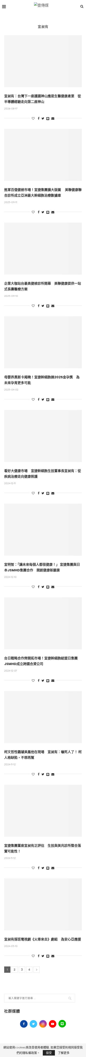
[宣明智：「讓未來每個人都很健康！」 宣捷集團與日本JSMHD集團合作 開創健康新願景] (43, 530)
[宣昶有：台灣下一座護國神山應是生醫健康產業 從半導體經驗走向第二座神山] (43, 61)
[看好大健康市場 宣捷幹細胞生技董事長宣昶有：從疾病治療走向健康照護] (43, 436)
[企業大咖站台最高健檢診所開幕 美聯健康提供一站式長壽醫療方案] (43, 249)
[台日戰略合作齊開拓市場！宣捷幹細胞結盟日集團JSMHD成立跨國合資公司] (43, 623)
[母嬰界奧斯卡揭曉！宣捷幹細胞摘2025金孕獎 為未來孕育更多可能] (43, 342)
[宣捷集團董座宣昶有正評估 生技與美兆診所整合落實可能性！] (43, 811)
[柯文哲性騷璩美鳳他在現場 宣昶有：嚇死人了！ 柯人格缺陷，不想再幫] (43, 717)
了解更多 (64, 1052)
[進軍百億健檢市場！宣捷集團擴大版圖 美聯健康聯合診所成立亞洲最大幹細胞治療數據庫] (43, 155)
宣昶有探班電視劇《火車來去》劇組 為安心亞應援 (42, 939)
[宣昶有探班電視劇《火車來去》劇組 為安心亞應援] (43, 904)
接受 (49, 1053)
